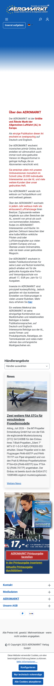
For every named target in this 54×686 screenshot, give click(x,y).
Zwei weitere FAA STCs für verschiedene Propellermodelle (24, 419)
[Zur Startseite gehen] (27, 9)
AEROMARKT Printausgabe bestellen (27, 555)
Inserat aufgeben (14, 25)
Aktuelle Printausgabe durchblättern (19, 569)
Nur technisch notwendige (28, 674)
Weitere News (14, 483)
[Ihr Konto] (47, 19)
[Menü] (6, 19)
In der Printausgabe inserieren (24, 562)
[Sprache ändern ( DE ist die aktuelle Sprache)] (30, 24)
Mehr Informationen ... (27, 661)
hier (30, 302)
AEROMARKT (11, 598)
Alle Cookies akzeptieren (28, 681)
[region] (27, 431)
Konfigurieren (28, 667)
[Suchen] (40, 19)
